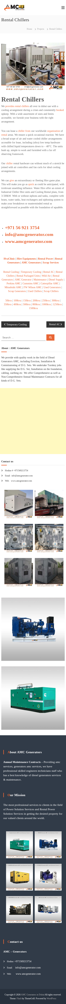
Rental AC (48, 272)
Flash (19, 998)
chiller (9, 163)
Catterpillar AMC (50, 283)
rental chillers (22, 106)
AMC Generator (23, 279)
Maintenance (40, 279)
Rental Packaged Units (28, 275)
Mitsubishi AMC (13, 287)
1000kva (46, 304)
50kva (8, 300)
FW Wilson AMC (33, 287)
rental (4, 134)
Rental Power (45, 258)
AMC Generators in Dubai (32, 994)
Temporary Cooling (31, 272)
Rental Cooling (11, 272)
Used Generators (52, 287)
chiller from (24, 131)
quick (31, 184)
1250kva (57, 304)
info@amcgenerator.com (29, 234)
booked (60, 110)
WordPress (51, 998)
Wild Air (46, 275)
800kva (36, 304)
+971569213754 (22, 961)
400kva (17, 304)
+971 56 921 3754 (22, 227)
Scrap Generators (17, 291)
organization (53, 131)
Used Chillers (35, 291)
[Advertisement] (33, 421)
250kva (46, 300)
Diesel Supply (56, 279)
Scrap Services (51, 262)
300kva (55, 300)
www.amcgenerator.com (28, 241)
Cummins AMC (31, 283)
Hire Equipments (27, 258)
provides (9, 106)
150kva (27, 300)
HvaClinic (9, 258)
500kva (26, 304)
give (12, 180)
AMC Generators (31, 262)
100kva (17, 300)
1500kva (33, 308)
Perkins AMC (14, 283)
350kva (7, 304)
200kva (36, 300)
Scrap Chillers (50, 291)
